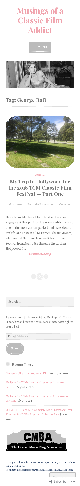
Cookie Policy (67, 469)
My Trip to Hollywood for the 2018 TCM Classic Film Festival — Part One (40, 187)
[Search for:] (40, 302)
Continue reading (28, 254)
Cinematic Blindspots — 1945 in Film (27, 373)
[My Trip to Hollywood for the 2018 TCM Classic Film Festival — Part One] (40, 142)
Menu (42, 47)
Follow (15, 348)
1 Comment (64, 204)
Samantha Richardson (40, 204)
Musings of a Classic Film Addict (40, 20)
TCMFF (40, 174)
